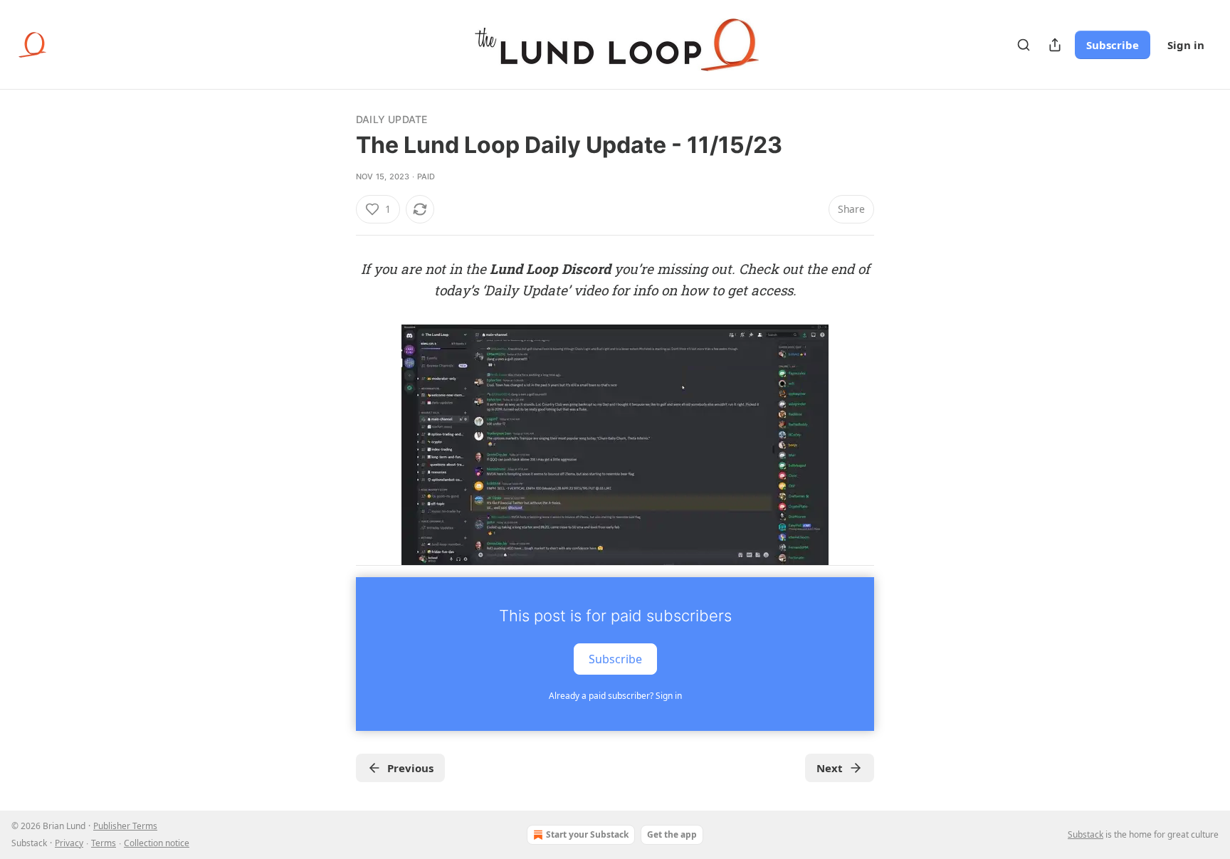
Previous (410, 768)
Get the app (672, 834)
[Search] (1023, 45)
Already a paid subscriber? (615, 696)
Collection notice (156, 843)
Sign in (1185, 45)
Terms (103, 843)
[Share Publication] (1055, 45)
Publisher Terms (125, 826)
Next (829, 768)
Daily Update (391, 119)
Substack (1085, 834)
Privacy (69, 843)
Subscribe (1112, 45)
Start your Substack (587, 834)
